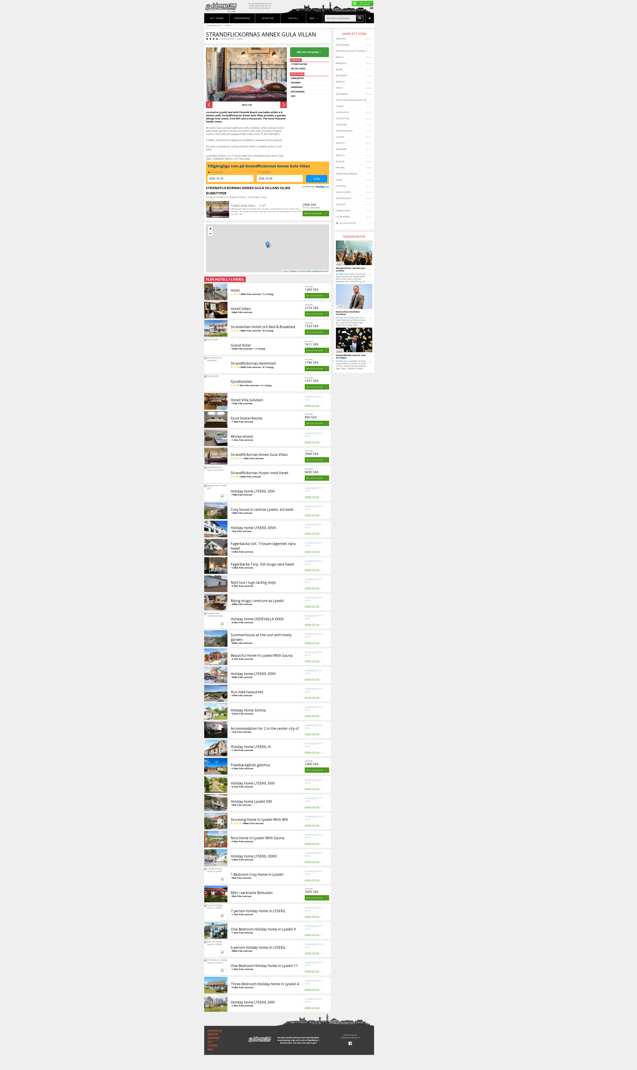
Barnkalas (341, 63)
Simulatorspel (343, 192)
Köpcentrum (342, 118)
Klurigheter (342, 112)
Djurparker (342, 94)
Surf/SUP (340, 204)
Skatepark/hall (344, 198)
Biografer (341, 75)
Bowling (340, 81)
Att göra (216, 18)
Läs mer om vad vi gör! (305, 1042)
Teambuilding (343, 210)
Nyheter (268, 18)
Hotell (293, 18)
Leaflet (285, 271)
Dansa (339, 87)
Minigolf (340, 155)
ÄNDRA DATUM (312, 405)
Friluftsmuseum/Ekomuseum (351, 100)
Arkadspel (341, 38)
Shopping (341, 186)
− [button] (210, 234)
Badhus (340, 57)
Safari (339, 179)
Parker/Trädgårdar (346, 173)
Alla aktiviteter (347, 223)
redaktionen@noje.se (350, 1037)
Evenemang (242, 18)
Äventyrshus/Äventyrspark (350, 51)
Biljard (339, 69)
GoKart (340, 106)
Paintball (341, 167)
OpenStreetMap (305, 271)
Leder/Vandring (344, 130)
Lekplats (340, 143)
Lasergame (341, 124)
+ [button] (210, 229)
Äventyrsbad (342, 44)
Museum (340, 161)
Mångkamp (341, 149)
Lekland (340, 137)
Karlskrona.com (213, 25)
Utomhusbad (343, 216)
